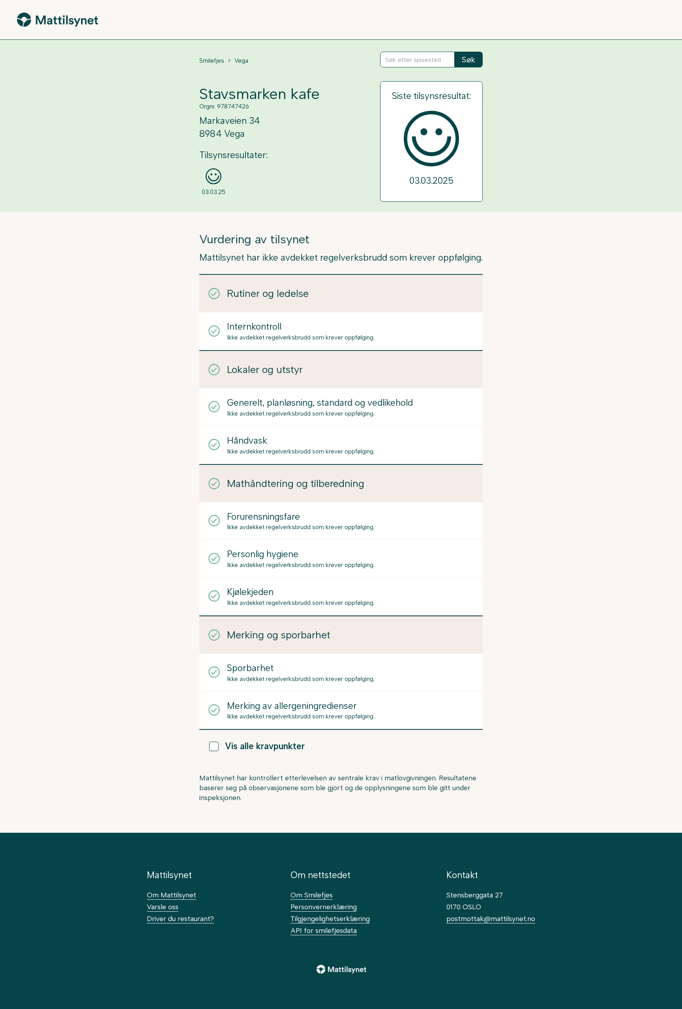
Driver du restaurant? (180, 918)
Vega (241, 60)
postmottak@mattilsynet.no (490, 918)
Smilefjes (211, 60)
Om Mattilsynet (171, 895)
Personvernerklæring (323, 907)
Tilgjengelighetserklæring (330, 918)
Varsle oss (162, 907)
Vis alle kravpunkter (265, 746)
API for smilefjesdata (323, 930)
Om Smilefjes (311, 895)
